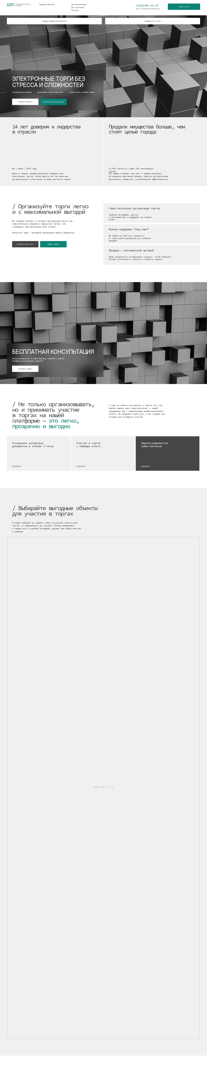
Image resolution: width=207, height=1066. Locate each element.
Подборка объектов (46, 5)
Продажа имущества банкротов (54, 21)
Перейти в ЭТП (48, 67)
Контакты (74, 10)
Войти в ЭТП (184, 7)
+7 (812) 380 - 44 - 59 (147, 5)
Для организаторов (78, 5)
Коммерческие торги (153, 21)
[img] (128, 7)
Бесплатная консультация (53, 102)
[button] (39, 453)
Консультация (20, 67)
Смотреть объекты (25, 102)
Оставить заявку (25, 369)
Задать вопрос (53, 244)
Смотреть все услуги (25, 244)
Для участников (77, 7)
